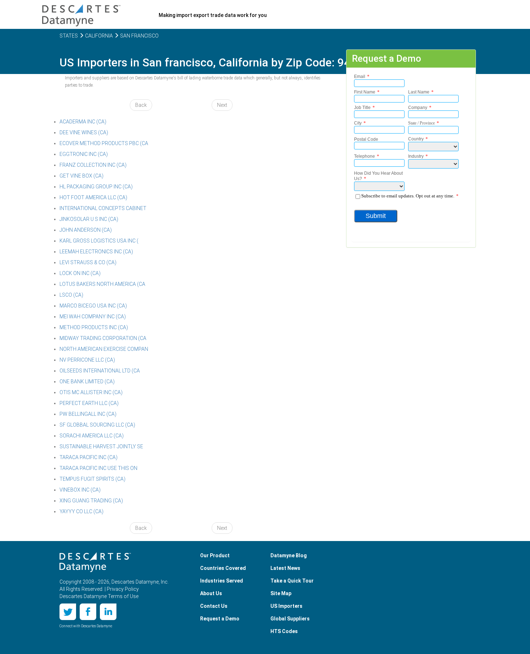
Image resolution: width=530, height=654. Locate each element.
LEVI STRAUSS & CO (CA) (87, 262)
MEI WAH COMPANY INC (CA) (92, 316)
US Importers (286, 606)
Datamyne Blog (288, 555)
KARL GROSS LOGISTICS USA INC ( (98, 241)
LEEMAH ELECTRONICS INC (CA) (96, 251)
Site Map (280, 593)
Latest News (285, 568)
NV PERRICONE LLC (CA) (87, 360)
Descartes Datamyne (95, 562)
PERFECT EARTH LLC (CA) (89, 403)
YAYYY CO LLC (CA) (81, 511)
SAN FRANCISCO (139, 36)
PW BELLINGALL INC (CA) (87, 414)
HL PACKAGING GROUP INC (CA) (96, 186)
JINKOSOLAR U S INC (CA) (88, 219)
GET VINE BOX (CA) (81, 176)
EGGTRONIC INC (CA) (83, 154)
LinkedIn (108, 611)
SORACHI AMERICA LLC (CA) (91, 436)
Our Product (215, 555)
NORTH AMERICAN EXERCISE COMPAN (103, 349)
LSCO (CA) (71, 295)
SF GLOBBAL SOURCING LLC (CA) (97, 425)
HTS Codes (284, 631)
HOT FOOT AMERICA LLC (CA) (93, 197)
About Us (211, 593)
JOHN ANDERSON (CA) (85, 230)
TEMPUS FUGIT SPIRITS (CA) (92, 479)
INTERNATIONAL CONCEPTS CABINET (102, 208)
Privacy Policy (123, 589)
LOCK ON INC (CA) (80, 273)
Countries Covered (223, 568)
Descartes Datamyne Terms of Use (98, 596)
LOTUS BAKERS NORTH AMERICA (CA (102, 284)
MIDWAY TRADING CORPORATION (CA (102, 338)
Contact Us (214, 606)
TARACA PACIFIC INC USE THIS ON (98, 468)
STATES (68, 36)
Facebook (88, 611)
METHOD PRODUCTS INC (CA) (93, 327)
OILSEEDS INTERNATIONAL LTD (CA (99, 371)
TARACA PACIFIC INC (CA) (88, 457)
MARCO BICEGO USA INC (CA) (93, 306)
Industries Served (221, 581)
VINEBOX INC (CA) (80, 490)
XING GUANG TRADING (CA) (91, 500)
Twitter (67, 611)
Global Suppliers (290, 619)
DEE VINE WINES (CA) (83, 132)
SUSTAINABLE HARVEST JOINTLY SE (101, 446)
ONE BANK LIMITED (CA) (87, 381)
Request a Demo (219, 619)
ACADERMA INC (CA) (82, 122)
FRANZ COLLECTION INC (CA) (93, 165)
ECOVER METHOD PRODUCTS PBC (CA (103, 143)
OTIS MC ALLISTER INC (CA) (91, 392)
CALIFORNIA (98, 36)
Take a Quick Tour (292, 581)
